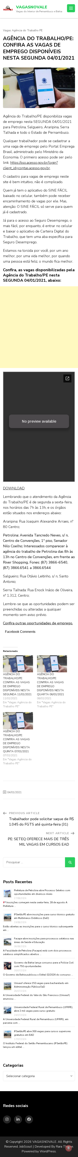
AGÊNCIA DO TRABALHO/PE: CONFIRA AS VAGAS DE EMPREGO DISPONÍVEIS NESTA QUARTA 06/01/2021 (50, 684)
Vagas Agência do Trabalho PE (23, 30)
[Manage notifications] (68, 1148)
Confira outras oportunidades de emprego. (38, 623)
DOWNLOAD (14, 488)
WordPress (48, 1151)
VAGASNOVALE (31, 7)
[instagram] (7, 1119)
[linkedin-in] (18, 1119)
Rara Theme (64, 1146)
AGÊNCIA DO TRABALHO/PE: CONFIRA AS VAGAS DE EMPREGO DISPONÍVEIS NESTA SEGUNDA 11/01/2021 (17, 684)
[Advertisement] (39, 327)
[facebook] (29, 1119)
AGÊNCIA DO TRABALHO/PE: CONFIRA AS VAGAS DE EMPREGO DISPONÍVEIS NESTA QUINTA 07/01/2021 (16, 741)
